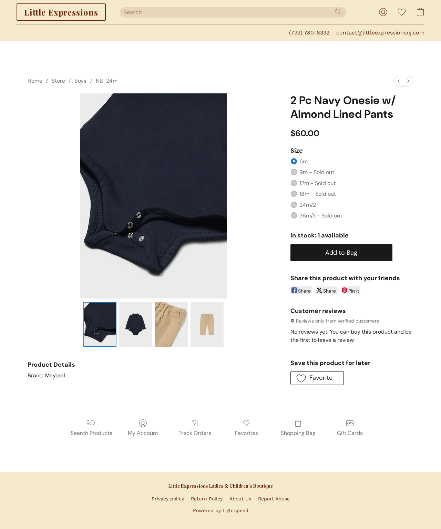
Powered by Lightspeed (220, 510)
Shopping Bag (298, 433)
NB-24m (106, 80)
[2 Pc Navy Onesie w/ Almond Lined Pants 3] (207, 324)
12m (317, 183)
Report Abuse (274, 498)
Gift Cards (350, 433)
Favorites (246, 433)
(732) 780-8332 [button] (309, 32)
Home (35, 80)
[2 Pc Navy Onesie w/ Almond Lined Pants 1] (135, 324)
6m (303, 161)
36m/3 (320, 215)
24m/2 (307, 204)
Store (58, 80)
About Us (240, 498)
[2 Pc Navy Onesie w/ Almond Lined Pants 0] (99, 324)
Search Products (91, 433)
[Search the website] (338, 12)
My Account (143, 433)
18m (317, 193)
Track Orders (194, 433)
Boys (80, 80)
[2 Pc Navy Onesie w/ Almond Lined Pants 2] (171, 324)
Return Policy (207, 498)
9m (316, 172)
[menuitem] (398, 81)
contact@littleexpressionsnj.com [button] (380, 32)
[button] (61, 12)
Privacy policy (168, 498)
